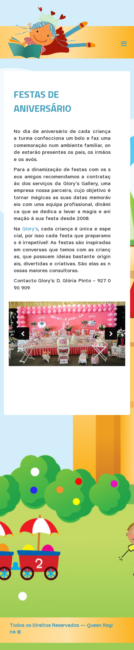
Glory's (30, 229)
